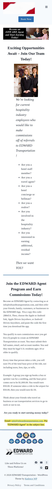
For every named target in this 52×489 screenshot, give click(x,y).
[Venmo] (46, 467)
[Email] (41, 462)
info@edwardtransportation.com (27, 421)
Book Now (26, 19)
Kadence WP (31, 478)
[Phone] (46, 462)
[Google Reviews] (41, 467)
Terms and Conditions (34, 485)
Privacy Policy (14, 485)
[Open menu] (46, 7)
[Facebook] (36, 462)
